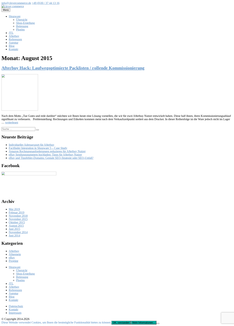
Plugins (20, 29)
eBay (12, 257)
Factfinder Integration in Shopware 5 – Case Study (38, 148)
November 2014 (18, 232)
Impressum (15, 312)
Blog (11, 45)
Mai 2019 (14, 209)
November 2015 (18, 219)
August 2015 (16, 225)
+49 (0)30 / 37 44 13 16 (45, 3)
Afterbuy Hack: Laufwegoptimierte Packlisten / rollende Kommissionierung (72, 68)
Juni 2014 (14, 235)
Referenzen (15, 39)
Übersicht (21, 19)
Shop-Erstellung (25, 22)
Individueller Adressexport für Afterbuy (31, 144)
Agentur (13, 42)
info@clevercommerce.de (16, 3)
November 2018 (18, 215)
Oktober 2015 (17, 222)
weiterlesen (11, 122)
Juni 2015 (14, 228)
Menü (6, 10)
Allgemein (15, 254)
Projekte (13, 260)
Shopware (14, 16)
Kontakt (13, 49)
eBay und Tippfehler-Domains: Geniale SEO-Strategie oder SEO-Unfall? (51, 157)
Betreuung (22, 26)
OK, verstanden (121, 322)
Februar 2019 (16, 212)
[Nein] (157, 323)
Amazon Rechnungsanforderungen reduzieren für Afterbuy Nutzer (47, 151)
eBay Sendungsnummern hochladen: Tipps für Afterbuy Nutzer (45, 154)
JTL (11, 32)
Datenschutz (16, 306)
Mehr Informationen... (143, 322)
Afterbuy (14, 36)
